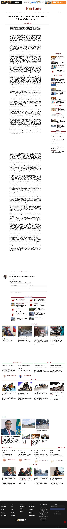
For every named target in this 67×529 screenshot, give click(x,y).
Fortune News (36, 303)
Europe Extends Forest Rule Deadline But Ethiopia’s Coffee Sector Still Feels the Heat (39, 309)
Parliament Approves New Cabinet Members (60, 67)
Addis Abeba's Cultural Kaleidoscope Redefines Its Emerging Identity (21, 305)
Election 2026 (44, 5)
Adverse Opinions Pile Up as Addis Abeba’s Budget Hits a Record (60, 102)
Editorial (2, 512)
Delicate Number (3, 515)
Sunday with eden (31, 506)
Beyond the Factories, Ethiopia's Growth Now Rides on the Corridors (21, 310)
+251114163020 (44, 519)
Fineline (12, 506)
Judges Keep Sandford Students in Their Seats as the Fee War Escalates (60, 126)
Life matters (31, 504)
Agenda (2, 509)
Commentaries (18, 317)
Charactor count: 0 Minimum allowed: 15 (16, 292)
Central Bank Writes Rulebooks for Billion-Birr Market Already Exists (60, 79)
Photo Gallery (57, 56)
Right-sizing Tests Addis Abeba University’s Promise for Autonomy (60, 93)
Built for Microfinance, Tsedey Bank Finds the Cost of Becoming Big (60, 116)
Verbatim (21, 504)
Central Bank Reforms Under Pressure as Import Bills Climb (60, 110)
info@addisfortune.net (43, 520)
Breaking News (13, 515)
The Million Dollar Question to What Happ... (60, 71)
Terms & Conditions (32, 515)
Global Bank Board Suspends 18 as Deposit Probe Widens (60, 98)
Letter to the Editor (22, 508)
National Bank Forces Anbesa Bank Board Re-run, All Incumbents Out (60, 89)
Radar (12, 509)
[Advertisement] (30, 143)
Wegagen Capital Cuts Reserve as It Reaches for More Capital (60, 121)
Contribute (31, 512)
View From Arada (18, 303)
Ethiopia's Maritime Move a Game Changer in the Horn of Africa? (21, 315)
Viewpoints (12, 504)
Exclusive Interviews (23, 506)
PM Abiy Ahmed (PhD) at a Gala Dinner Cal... (60, 58)
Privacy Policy (31, 509)
